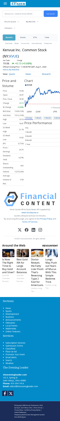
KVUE (13, 56)
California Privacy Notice (32, 410)
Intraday (29, 118)
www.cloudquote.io (30, 212)
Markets (9, 37)
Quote (12, 74)
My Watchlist (30, 22)
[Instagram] (40, 230)
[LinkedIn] (33, 230)
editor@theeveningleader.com (24, 386)
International (37, 43)
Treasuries (48, 43)
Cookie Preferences (20, 412)
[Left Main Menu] (5, 3)
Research (46, 74)
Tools (47, 37)
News (16, 43)
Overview (8, 43)
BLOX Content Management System (33, 415)
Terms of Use (38, 408)
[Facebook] (27, 230)
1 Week (38, 118)
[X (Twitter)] (20, 230)
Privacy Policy (46, 218)
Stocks (23, 37)
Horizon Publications (32, 405)
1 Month (47, 118)
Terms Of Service (29, 221)
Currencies (25, 43)
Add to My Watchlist (11, 69)
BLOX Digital (22, 417)
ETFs (35, 37)
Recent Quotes (10, 22)
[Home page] (18, 3)
